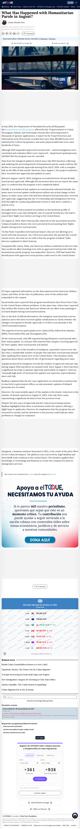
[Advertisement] (40, 106)
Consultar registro (40, 793)
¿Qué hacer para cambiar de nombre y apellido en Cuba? (18, 729)
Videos (73, 7)
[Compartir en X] (10, 33)
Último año (40, 755)
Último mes (50, 755)
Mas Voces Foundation (29, 816)
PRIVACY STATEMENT (11, 825)
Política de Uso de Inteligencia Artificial (47, 825)
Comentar (28, 34)
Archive (73, 825)
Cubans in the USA (29, 7)
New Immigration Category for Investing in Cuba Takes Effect (28, 679)
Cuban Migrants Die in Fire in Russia (18, 689)
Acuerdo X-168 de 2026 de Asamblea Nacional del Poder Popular (22, 713)
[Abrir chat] (75, 816)
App (72, 2)
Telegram (52, 39)
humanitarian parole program (19, 129)
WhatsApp (43, 39)
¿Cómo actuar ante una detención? (12, 726)
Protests (6, 7)
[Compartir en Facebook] (6, 33)
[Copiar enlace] (18, 33)
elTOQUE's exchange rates (46, 7)
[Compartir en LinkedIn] (14, 33)
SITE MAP (65, 825)
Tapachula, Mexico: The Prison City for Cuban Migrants (26, 669)
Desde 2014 (29, 755)
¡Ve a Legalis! (40, 737)
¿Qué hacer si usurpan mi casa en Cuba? (14, 732)
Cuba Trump (16, 7)
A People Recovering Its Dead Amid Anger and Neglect (25, 674)
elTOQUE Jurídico (63, 7)
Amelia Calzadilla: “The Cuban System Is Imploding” (24, 684)
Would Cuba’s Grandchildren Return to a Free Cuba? (25, 664)
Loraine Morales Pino (16, 22)
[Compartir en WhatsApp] (3, 33)
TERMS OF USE (26, 825)
